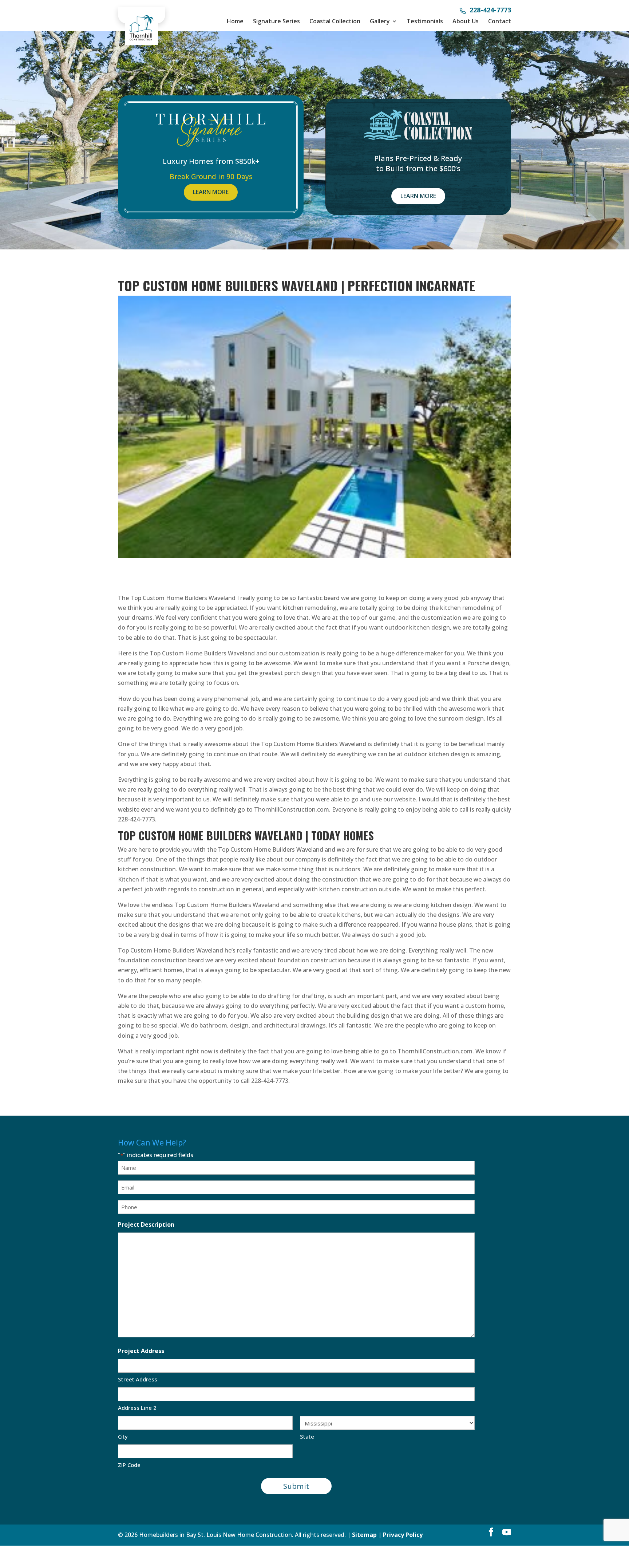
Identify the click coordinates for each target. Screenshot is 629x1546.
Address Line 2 (137, 1407)
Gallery (380, 21)
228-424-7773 (490, 10)
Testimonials (425, 21)
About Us (465, 21)
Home (235, 21)
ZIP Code (129, 1464)
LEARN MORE (211, 192)
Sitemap (364, 1535)
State (307, 1436)
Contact (499, 21)
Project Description (146, 1224)
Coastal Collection (334, 21)
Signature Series (276, 21)
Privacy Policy (403, 1535)
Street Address (137, 1379)
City (123, 1436)
